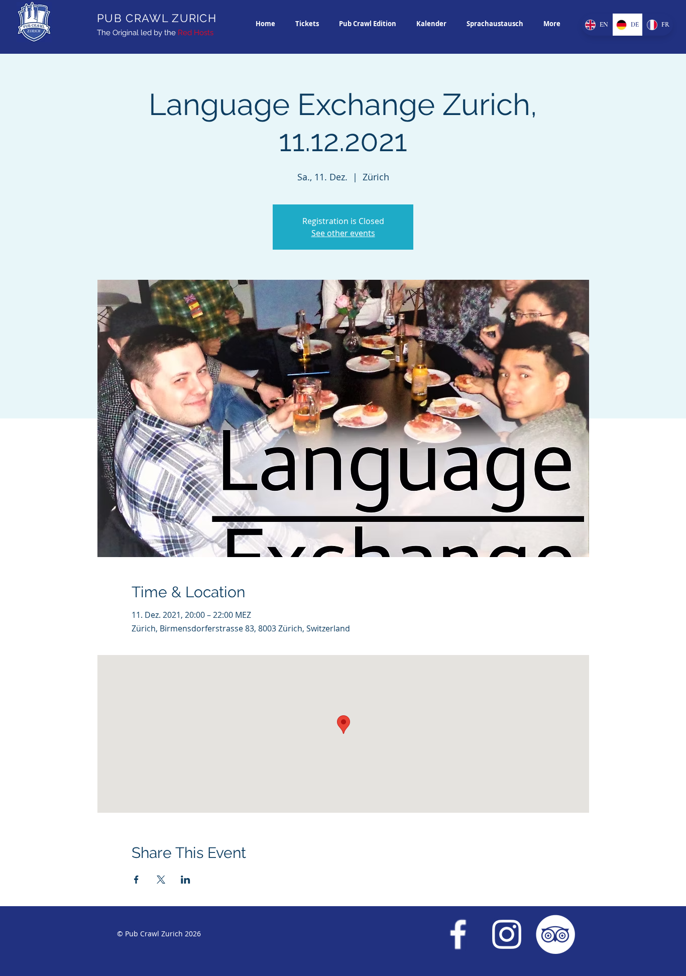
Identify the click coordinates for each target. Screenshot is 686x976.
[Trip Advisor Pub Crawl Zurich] (555, 934)
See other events (343, 233)
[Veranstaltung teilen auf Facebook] (136, 880)
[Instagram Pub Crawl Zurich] (506, 934)
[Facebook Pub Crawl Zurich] (458, 934)
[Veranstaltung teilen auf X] (161, 880)
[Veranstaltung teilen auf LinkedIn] (185, 880)
